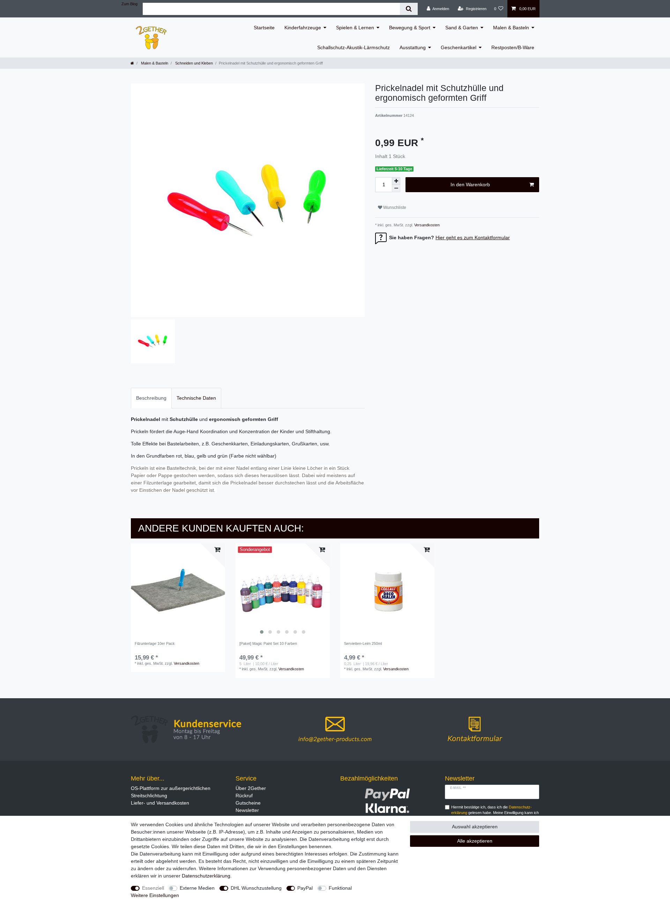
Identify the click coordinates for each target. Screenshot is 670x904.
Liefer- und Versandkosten (160, 803)
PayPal (305, 888)
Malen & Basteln (511, 27)
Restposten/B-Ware (512, 47)
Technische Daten (196, 398)
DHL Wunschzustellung (256, 888)
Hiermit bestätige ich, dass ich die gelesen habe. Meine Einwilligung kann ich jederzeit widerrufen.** (495, 813)
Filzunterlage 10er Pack (155, 643)
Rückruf (244, 795)
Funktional (340, 888)
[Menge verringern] (396, 188)
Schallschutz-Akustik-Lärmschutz (353, 47)
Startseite (264, 27)
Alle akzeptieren (474, 841)
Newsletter (247, 810)
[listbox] (283, 590)
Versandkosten (426, 225)
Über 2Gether (251, 788)
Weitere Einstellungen (155, 895)
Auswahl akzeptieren (475, 826)
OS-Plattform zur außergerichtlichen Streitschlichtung (170, 791)
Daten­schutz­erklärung (206, 876)
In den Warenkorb (470, 184)
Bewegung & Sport (409, 27)
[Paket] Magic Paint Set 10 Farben (268, 643)
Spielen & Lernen (355, 27)
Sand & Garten (461, 27)
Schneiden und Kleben (193, 63)
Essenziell (153, 888)
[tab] (151, 398)
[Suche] (409, 9)
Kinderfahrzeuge (302, 27)
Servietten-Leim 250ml (363, 643)
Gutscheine (248, 803)
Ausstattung (413, 47)
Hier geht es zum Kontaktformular (473, 237)
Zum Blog (129, 4)
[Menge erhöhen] (396, 181)
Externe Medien (197, 888)
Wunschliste (394, 207)
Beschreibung (151, 398)
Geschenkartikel (458, 47)
